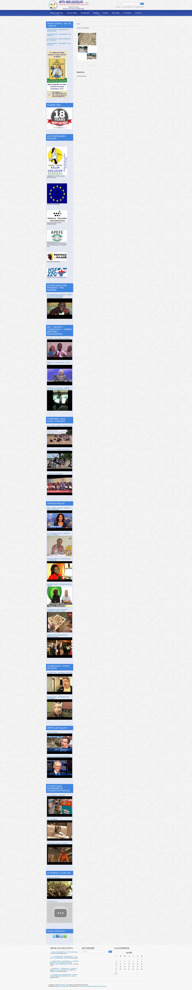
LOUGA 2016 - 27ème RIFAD (55, 474)
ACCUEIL (118, 7)
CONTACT (138, 13)
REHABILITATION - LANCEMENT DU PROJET (59, 673)
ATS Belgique (62, 985)
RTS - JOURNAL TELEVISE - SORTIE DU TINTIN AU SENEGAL (58, 534)
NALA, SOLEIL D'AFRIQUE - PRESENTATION (59, 426)
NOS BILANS (85, 13)
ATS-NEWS (127, 13)
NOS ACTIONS (72, 13)
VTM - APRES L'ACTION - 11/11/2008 (57, 843)
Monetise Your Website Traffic (64, 986)
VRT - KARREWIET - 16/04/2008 (56, 795)
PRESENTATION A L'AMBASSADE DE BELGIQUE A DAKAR (57, 635)
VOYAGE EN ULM (52, 901)
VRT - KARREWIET (52, 819)
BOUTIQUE (116, 13)
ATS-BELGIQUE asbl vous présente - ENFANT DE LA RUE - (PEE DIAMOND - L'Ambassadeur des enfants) (59, 296)
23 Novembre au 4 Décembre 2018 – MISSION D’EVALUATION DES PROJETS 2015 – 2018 (64, 975)
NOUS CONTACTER (127, 7)
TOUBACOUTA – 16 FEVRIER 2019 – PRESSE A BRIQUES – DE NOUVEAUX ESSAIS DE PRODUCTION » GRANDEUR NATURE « (64, 963)
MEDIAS (96, 13)
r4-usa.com (81, 986)
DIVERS (105, 13)
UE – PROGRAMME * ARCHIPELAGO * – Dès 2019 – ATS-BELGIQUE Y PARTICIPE (63, 957)
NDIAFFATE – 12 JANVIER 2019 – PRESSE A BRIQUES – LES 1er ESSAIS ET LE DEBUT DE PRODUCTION (63, 970)
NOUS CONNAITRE (56, 13)
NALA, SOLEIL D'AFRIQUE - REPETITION (58, 450)
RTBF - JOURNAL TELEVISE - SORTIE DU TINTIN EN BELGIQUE (58, 508)
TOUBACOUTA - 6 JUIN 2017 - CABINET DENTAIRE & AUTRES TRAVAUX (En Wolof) (59, 388)
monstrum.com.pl (101, 986)
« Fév (115, 974)
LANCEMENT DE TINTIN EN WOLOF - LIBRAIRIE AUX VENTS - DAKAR (57, 610)
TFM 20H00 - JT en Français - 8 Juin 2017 (58, 338)
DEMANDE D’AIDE (139, 7)
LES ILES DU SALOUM (53, 877)
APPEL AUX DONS (52, 732)
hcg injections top (89, 986)
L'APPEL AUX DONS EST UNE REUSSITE (58, 756)
